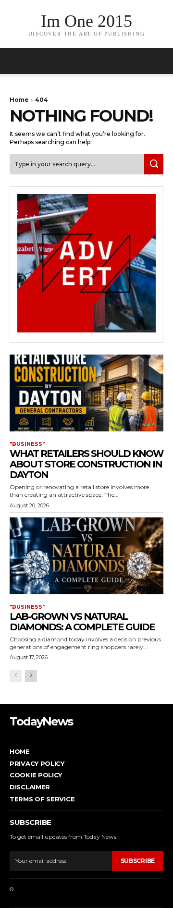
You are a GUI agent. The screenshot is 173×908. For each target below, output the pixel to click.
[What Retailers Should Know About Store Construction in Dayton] (86, 393)
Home (19, 99)
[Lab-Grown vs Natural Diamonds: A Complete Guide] (86, 555)
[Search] (153, 164)
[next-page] (31, 676)
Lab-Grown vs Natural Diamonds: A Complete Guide (82, 622)
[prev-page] (16, 676)
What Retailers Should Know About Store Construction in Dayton (86, 464)
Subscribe (138, 860)
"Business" (27, 444)
